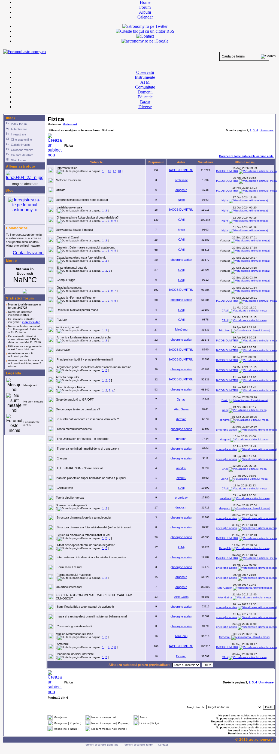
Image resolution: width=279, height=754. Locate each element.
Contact (163, 744)
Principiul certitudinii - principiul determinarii (85, 359)
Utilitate (60, 190)
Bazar (145, 101)
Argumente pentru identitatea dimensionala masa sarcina (94, 367)
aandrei (181, 468)
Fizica (56, 119)
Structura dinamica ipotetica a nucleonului (84, 517)
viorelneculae (31, 321)
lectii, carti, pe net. (68, 327)
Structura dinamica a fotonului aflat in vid (83, 535)
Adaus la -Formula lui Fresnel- (76, 297)
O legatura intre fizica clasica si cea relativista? (88, 217)
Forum (145, 7)
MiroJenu (181, 329)
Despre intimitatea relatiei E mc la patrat (82, 199)
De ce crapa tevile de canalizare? (78, 409)
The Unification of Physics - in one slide (82, 438)
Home (145, 2)
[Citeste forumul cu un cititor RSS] (145, 31)
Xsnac (181, 399)
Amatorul (62, 644)
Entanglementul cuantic (72, 267)
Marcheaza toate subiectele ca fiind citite (246, 156)
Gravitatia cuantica (69, 287)
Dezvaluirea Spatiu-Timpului (74, 229)
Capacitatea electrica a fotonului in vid (81, 257)
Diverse (145, 106)
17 (114, 170)
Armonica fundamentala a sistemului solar (84, 337)
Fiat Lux (62, 319)
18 (119, 170)
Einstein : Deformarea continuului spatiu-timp (86, 247)
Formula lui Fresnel (69, 567)
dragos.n (181, 190)
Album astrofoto (20, 166)
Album (145, 12)
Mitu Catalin (224, 587)
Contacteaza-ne (28, 252)
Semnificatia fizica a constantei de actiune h (85, 606)
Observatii (145, 72)
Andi (225, 409)
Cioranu (181, 656)
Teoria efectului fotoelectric (74, 429)
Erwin (181, 229)
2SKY (225, 478)
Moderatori (70, 124)
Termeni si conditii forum (138, 744)
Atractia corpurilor (67, 377)
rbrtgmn (181, 419)
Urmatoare (267, 130)
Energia (62, 458)
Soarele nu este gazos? (71, 505)
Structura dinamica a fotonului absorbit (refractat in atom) (94, 527)
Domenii (145, 92)
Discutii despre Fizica (71, 387)
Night (181, 199)
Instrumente (145, 77)
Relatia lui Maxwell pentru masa (77, 309)
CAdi (181, 219)
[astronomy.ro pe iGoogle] (145, 41)
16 (109, 170)
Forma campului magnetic (74, 574)
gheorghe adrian (181, 259)
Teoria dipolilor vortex (70, 497)
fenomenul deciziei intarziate (75, 654)
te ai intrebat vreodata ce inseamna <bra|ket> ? (88, 419)
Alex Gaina (181, 409)
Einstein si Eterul (67, 237)
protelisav (181, 180)
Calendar (145, 17)
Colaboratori (17, 228)
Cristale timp (65, 487)
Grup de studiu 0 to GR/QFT (75, 399)
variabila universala (69, 207)
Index (11, 118)
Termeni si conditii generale (101, 744)
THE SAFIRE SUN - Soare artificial (79, 468)
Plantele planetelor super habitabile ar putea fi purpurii (91, 478)
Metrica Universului (68, 180)
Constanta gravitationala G (74, 626)
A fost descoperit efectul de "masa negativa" (86, 545)
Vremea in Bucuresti (24, 275)
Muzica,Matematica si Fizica (74, 633)
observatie (63, 349)
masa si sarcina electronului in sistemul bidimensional (92, 616)
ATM (145, 82)
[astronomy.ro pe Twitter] (145, 26)
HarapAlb (225, 548)
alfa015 (181, 478)
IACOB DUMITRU (181, 170)
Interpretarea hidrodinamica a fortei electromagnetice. (92, 557)
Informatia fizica (67, 167)
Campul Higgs (66, 279)
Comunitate (145, 87)
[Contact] (145, 36)
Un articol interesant (69, 587)
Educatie (145, 97)
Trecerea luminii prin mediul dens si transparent (88, 448)
